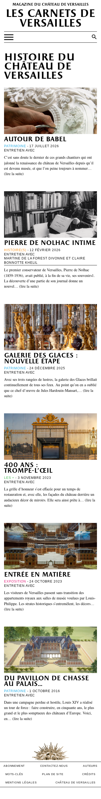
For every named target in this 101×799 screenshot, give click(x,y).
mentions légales (21, 782)
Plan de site (53, 774)
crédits (89, 774)
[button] (94, 36)
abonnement (14, 765)
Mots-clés (14, 774)
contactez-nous (54, 765)
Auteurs (90, 765)
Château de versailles (75, 782)
